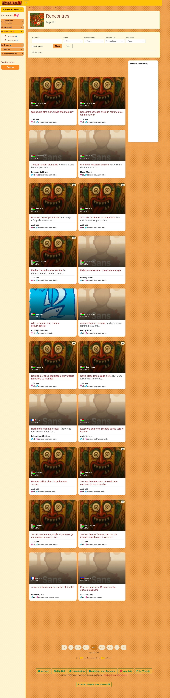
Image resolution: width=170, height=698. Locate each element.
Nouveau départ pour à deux (46, 217)
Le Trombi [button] (144, 671)
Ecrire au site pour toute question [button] (93, 684)
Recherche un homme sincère (47, 270)
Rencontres (49, 8)
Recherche (36, 37)
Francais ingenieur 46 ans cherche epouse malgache (98, 588)
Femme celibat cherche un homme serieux (49, 482)
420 (78, 647)
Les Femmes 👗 (13, 36)
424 (109, 647)
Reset (68, 46)
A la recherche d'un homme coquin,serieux (45, 324)
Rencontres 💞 (9, 31)
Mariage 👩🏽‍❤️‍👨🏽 (8, 27)
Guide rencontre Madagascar (116, 675)
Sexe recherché (90, 38)
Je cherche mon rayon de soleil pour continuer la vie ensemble (99, 482)
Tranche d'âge (110, 38)
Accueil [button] (44, 671)
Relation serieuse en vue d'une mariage (100, 270)
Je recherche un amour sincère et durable (52, 587)
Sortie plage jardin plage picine (96, 376)
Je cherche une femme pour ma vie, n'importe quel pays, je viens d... (98, 535)
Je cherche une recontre (93, 323)
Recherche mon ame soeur (45, 428)
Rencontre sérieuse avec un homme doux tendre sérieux (101, 113)
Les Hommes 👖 (13, 40)
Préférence (130, 38)
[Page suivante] (117, 647)
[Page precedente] (71, 647)
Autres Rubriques (10, 54)
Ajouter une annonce (12, 10)
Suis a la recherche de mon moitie (98, 217)
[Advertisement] (77, 68)
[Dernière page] (123, 647)
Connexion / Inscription (8, 22)
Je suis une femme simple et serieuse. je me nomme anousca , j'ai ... (52, 535)
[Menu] (26, 2)
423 (102, 647)
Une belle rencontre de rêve (95, 164)
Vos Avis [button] (127, 671)
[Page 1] (64, 647)
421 (86, 647)
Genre (65, 38)
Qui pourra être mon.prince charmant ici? (52, 112)
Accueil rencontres (35, 8)
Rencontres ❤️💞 (10, 15)
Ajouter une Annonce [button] (103, 671)
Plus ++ (7, 49)
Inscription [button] (78, 671)
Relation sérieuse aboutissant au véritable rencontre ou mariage (52, 377)
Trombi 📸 (7, 45)
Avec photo (38, 46)
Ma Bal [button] (61, 671)
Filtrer (57, 46)
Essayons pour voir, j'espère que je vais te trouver (102, 430)
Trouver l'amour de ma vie (45, 164)
